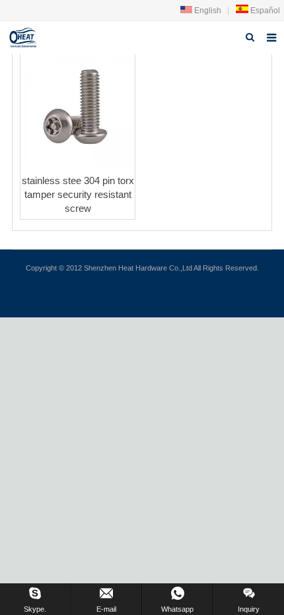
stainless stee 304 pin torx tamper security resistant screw (78, 194)
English (206, 10)
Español (264, 10)
